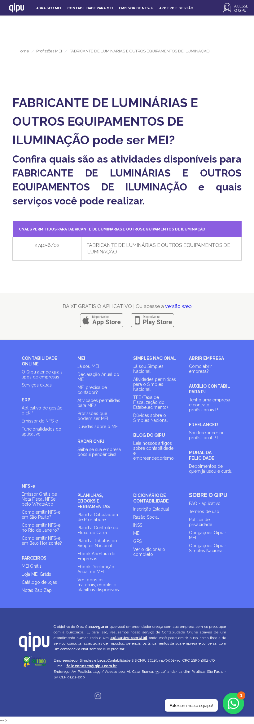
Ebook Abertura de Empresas (96, 556)
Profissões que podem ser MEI (92, 416)
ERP (26, 399)
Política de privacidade (200, 522)
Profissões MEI (49, 51)
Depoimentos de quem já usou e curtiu (210, 469)
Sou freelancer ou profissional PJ (207, 435)
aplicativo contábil (128, 638)
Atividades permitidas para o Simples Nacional (154, 384)
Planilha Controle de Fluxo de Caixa (97, 530)
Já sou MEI (88, 366)
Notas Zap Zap (37, 590)
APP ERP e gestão (176, 8)
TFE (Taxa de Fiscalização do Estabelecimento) (150, 402)
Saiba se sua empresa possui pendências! (99, 452)
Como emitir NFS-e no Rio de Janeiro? (41, 528)
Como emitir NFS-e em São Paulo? (41, 515)
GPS (137, 541)
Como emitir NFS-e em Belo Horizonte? (42, 541)
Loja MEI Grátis (36, 574)
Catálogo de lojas (39, 582)
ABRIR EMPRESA (206, 358)
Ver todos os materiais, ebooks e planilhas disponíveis (98, 584)
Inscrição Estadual (151, 509)
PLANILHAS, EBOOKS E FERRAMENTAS (93, 501)
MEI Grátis (32, 566)
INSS (137, 525)
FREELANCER (203, 424)
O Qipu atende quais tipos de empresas (42, 374)
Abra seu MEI (48, 8)
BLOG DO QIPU (149, 435)
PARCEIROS (34, 558)
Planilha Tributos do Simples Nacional (97, 543)
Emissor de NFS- (136, 8)
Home (23, 51)
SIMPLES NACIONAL (154, 358)
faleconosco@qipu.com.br (91, 666)
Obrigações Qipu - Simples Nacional (207, 548)
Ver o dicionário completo (149, 552)
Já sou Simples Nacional (148, 369)
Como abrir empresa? (200, 369)
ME (136, 533)
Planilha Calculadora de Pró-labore (97, 517)
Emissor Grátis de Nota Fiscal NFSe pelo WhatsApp (39, 499)
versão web (178, 306)
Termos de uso (204, 511)
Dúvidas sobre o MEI (98, 426)
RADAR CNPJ (90, 441)
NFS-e (28, 486)
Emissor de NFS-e (40, 420)
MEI (81, 358)
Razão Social (146, 517)
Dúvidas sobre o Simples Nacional (150, 418)
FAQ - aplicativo (205, 503)
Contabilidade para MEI (90, 8)
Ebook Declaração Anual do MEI (95, 569)
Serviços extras (37, 384)
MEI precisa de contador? (92, 390)
